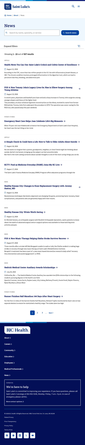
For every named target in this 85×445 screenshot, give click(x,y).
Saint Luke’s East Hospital (68, 126)
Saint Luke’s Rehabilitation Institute (52, 249)
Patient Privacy (9, 417)
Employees (8, 363)
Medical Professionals (13, 369)
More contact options (14, 401)
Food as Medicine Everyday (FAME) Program (31, 172)
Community (9, 350)
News (6, 375)
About (16, 15)
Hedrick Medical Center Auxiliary (32, 275)
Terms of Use (8, 430)
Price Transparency (10, 421)
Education (8, 356)
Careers (7, 344)
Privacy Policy (8, 426)
